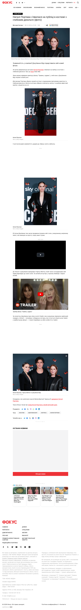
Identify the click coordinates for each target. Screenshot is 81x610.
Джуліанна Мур (33, 412)
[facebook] (3, 547)
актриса (44, 412)
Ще (76, 7)
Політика (50, 7)
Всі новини (17, 7)
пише (32, 71)
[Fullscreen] (54, 90)
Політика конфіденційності (50, 604)
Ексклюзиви (27, 7)
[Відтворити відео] (40, 294)
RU (74, 2)
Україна (58, 7)
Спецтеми (61, 2)
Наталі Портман (38, 69)
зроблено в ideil (7, 607)
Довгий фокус (7, 532)
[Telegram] (22, 2)
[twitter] (7, 547)
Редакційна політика (10, 542)
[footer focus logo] (9, 522)
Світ (65, 7)
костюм (22, 412)
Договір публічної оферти (28, 539)
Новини (5, 527)
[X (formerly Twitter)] (19, 2)
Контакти (63, 604)
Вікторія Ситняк (18, 25)
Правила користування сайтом (10, 539)
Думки (54, 2)
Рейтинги (69, 2)
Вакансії (25, 535)
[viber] (21, 547)
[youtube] (16, 547)
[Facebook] (16, 2)
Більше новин (40, 474)
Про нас (5, 535)
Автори (24, 532)
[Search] (77, 2)
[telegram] (12, 547)
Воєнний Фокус (39, 7)
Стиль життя (17, 13)
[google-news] (25, 547)
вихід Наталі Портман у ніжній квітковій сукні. (42, 405)
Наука (71, 7)
